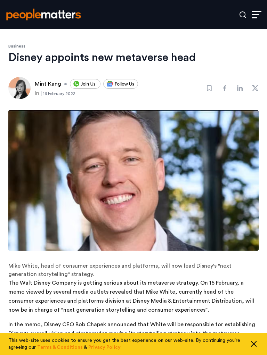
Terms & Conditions (60, 347)
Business (16, 46)
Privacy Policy (104, 347)
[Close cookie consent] (254, 344)
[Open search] (243, 14)
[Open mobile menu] (256, 14)
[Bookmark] (209, 88)
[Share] (224, 88)
